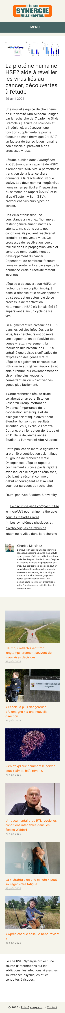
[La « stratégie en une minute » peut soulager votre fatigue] (32, 872)
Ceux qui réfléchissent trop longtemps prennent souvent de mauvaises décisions (28, 652)
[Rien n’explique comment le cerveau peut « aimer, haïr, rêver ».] (32, 758)
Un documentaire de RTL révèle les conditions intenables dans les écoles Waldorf (31, 825)
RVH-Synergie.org (32, 1007)
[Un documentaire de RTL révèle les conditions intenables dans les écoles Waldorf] (32, 813)
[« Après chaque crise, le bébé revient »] (32, 926)
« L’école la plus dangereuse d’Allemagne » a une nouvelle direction (26, 711)
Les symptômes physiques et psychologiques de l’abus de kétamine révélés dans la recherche (31, 528)
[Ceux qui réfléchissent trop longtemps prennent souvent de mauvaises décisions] (32, 640)
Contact (52, 1007)
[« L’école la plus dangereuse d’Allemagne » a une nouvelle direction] (32, 699)
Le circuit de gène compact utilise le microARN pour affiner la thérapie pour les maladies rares (32, 511)
